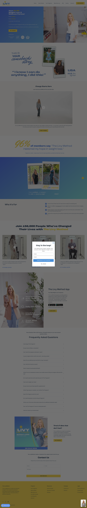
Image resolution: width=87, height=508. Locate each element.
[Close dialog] (53, 243)
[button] (83, 503)
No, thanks (43, 263)
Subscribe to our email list (43, 260)
